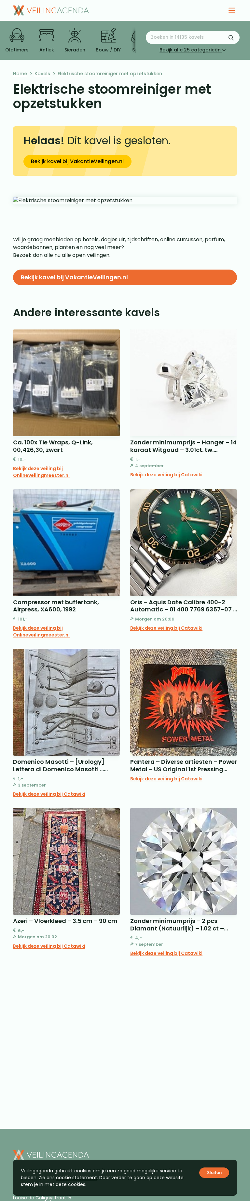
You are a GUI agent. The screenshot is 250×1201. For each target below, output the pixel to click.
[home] (51, 10)
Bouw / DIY (108, 50)
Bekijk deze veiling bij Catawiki (166, 474)
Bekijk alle (190, 50)
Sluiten (214, 1172)
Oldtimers (17, 50)
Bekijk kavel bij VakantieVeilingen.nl (77, 161)
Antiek (46, 50)
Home (20, 73)
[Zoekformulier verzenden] (231, 37)
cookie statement (76, 1177)
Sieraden (74, 50)
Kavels (42, 73)
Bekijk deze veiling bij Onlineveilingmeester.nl (41, 472)
